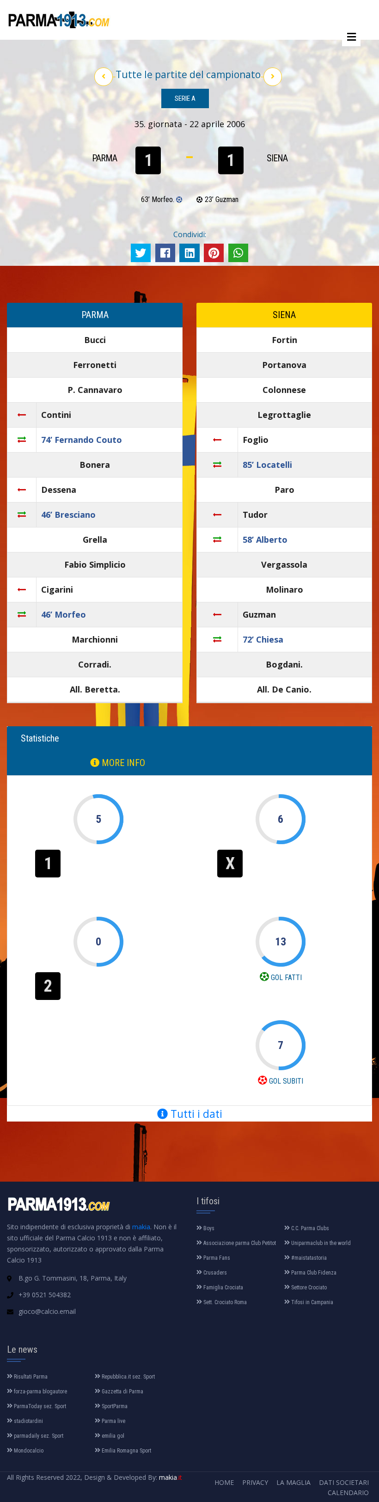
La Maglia (293, 1482)
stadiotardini (27, 1421)
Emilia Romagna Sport (125, 1450)
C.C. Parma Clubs (309, 1228)
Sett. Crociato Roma (224, 1302)
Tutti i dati (195, 1113)
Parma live (112, 1421)
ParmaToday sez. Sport (39, 1406)
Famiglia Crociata (222, 1287)
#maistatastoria (308, 1258)
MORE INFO (122, 762)
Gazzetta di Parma (121, 1391)
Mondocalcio (27, 1450)
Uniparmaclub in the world (320, 1243)
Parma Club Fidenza (313, 1272)
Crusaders (214, 1272)
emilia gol (112, 1436)
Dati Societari (344, 1482)
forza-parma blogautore (39, 1391)
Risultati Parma (30, 1376)
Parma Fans (216, 1258)
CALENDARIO (348, 1492)
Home (224, 1482)
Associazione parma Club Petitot (239, 1243)
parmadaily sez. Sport (37, 1436)
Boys (208, 1228)
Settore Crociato (308, 1287)
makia (141, 1226)
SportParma (114, 1406)
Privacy (255, 1482)
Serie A (185, 98)
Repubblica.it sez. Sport (127, 1376)
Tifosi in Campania (311, 1302)
